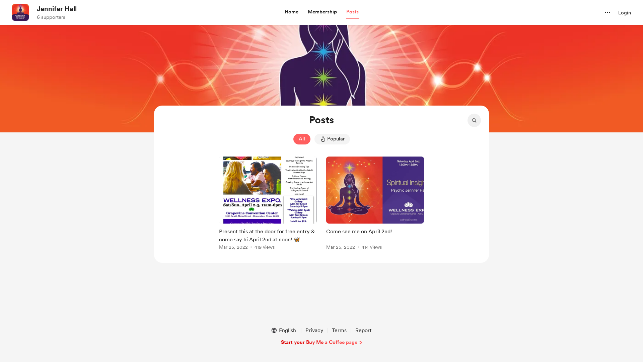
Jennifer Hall (57, 9)
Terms (339, 330)
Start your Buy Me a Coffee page (319, 342)
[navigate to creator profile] (20, 12)
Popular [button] (336, 139)
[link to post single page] (267, 204)
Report (363, 330)
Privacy (314, 330)
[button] (291, 12)
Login (624, 13)
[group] (267, 204)
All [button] (302, 139)
